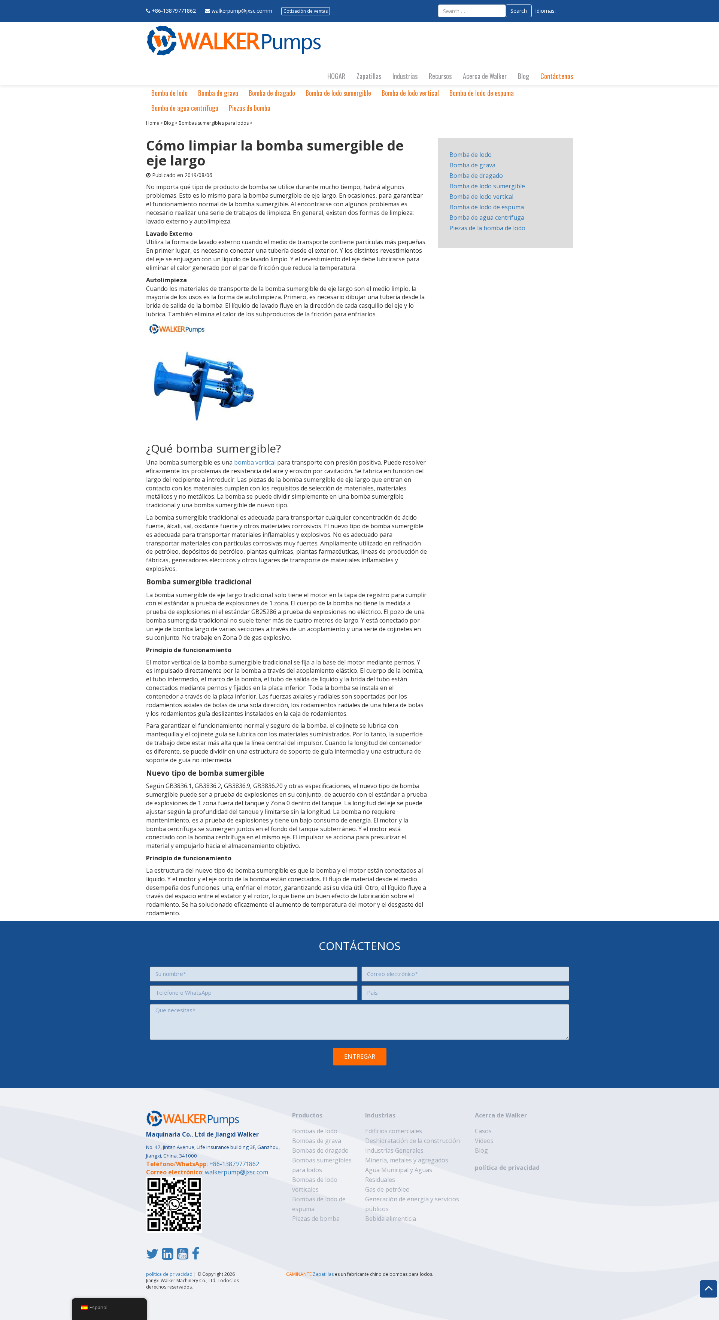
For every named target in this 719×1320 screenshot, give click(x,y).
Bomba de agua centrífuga (184, 108)
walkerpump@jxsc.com (236, 1172)
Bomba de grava (218, 93)
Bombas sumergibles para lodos (214, 123)
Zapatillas (369, 76)
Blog (523, 76)
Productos (307, 1115)
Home (152, 123)
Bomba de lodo (169, 93)
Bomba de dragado (272, 93)
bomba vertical (255, 462)
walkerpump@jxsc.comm (242, 10)
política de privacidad (507, 1168)
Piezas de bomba (249, 108)
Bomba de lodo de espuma (481, 93)
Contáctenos (556, 76)
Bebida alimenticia (390, 1218)
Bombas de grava (316, 1141)
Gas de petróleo (387, 1189)
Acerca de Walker (485, 76)
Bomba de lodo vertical (410, 93)
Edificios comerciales (393, 1131)
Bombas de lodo (314, 1131)
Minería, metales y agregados (406, 1160)
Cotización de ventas (305, 11)
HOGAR (336, 76)
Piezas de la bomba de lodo (487, 228)
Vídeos (484, 1141)
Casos (483, 1131)
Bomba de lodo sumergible (338, 93)
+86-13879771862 (174, 10)
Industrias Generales (394, 1150)
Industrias (405, 76)
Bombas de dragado (320, 1150)
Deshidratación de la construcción (412, 1141)
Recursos (440, 76)
